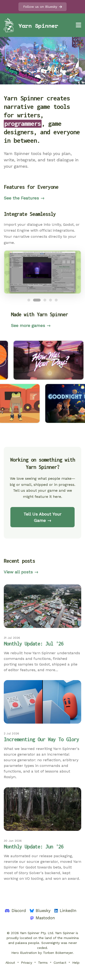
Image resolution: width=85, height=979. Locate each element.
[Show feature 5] (56, 300)
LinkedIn (68, 910)
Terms (43, 962)
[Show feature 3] (44, 300)
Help (76, 962)
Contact (60, 962)
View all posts (21, 571)
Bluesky (43, 910)
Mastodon (45, 918)
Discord (19, 910)
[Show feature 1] (28, 300)
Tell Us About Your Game (42, 517)
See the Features (24, 197)
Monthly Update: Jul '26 (34, 643)
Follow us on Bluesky (40, 6)
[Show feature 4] (50, 300)
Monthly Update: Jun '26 (34, 846)
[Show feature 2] (37, 300)
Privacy (26, 962)
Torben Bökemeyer (58, 953)
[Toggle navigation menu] (78, 25)
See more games (31, 325)
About (10, 962)
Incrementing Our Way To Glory (41, 739)
